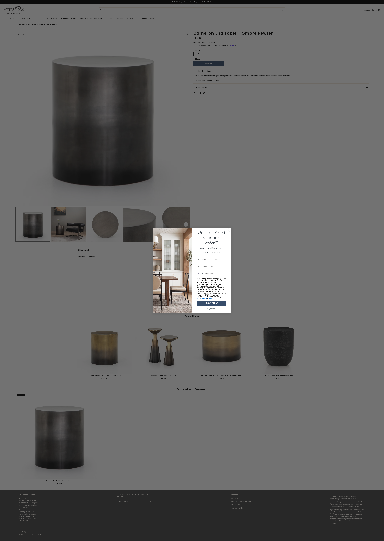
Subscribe (211, 303)
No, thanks (211, 309)
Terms (211, 298)
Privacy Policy (202, 298)
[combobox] (200, 273)
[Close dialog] (228, 230)
